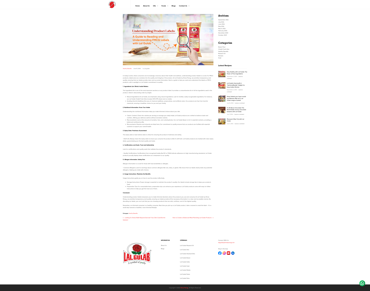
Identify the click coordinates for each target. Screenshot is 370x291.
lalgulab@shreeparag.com (226, 242)
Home (137, 6)
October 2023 (222, 35)
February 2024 (222, 30)
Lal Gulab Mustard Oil (187, 245)
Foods (163, 6)
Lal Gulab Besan (185, 258)
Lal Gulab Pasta (185, 274)
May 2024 (221, 26)
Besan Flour (221, 47)
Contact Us (183, 6)
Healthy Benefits (127, 68)
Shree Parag (184, 288)
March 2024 (222, 28)
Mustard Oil (221, 53)
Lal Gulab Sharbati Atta (187, 253)
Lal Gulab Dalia (185, 262)
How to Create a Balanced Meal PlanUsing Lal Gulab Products (192, 218)
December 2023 (223, 33)
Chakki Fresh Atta (223, 49)
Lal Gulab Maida (185, 270)
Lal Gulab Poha (185, 278)
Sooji (219, 58)
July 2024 (221, 22)
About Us (146, 6)
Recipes (220, 56)
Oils (154, 6)
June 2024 (221, 24)
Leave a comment (240, 103)
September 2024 (223, 20)
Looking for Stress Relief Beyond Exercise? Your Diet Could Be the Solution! (144, 219)
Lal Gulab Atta (184, 249)
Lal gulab (147, 68)
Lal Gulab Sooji (184, 266)
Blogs (174, 6)
